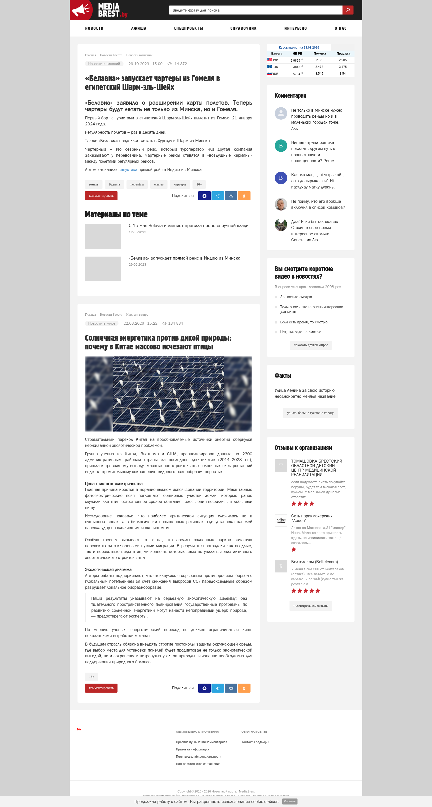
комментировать (101, 195)
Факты (283, 375)
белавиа (114, 184)
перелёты (137, 184)
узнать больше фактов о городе (310, 413)
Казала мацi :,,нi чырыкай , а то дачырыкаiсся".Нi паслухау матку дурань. (317, 180)
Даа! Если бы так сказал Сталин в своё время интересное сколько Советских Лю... (314, 230)
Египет (159, 184)
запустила (127, 169)
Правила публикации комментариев (201, 742)
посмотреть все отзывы (311, 606)
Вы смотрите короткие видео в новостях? (304, 272)
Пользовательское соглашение (198, 764)
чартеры (180, 184)
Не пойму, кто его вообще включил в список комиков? (318, 204)
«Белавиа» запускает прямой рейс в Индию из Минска (184, 258)
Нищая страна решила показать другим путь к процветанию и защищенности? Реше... (314, 151)
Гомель (93, 184)
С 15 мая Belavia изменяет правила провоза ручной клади (188, 225)
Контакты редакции (255, 742)
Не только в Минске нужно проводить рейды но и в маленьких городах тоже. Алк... (316, 119)
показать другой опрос (311, 345)
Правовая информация (192, 749)
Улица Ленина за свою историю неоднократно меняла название (305, 393)
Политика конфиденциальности (199, 756)
